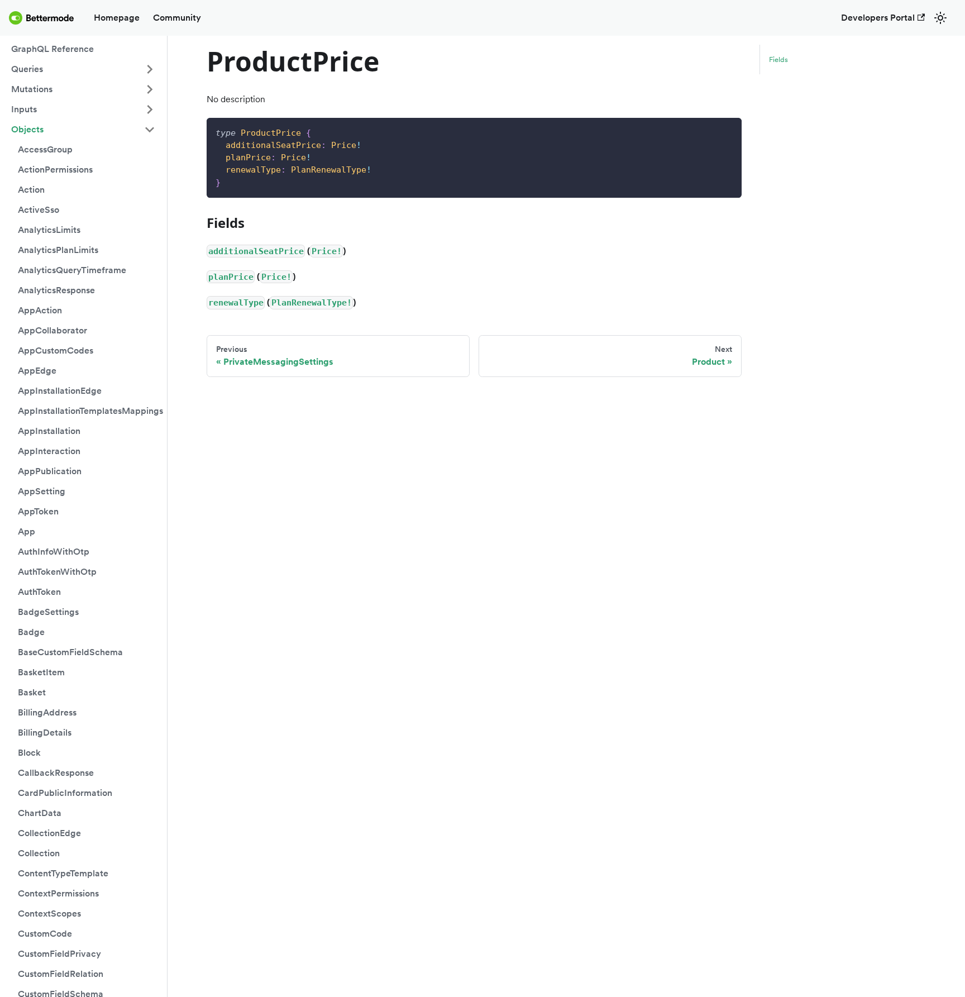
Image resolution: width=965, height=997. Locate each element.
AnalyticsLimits (49, 230)
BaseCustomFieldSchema (70, 652)
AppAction (40, 310)
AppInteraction (49, 451)
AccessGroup (45, 149)
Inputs (24, 109)
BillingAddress (47, 712)
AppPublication (50, 471)
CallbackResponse (56, 772)
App (26, 531)
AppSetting (41, 491)
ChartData (39, 813)
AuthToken (39, 591)
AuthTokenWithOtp (57, 571)
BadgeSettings (48, 612)
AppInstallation (49, 431)
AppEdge (37, 370)
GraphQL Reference (52, 49)
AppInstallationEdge (60, 390)
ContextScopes (49, 913)
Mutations (31, 89)
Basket (32, 692)
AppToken (38, 511)
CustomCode (45, 933)
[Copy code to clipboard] (728, 131)
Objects (27, 129)
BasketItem (41, 672)
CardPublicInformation (65, 793)
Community (177, 17)
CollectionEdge (49, 833)
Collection (39, 853)
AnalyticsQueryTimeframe (72, 270)
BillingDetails (44, 732)
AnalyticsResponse (56, 290)
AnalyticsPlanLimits (58, 250)
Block (29, 752)
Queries (27, 69)
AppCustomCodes (55, 350)
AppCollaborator (52, 330)
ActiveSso (38, 209)
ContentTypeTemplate (63, 873)
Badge (31, 632)
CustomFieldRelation (60, 974)
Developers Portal (878, 17)
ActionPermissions (55, 169)
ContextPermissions (58, 893)
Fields (778, 59)
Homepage (117, 17)
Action (31, 189)
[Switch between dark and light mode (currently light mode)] (940, 18)
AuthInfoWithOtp (53, 551)
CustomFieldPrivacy (59, 953)
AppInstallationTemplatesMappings (90, 411)
